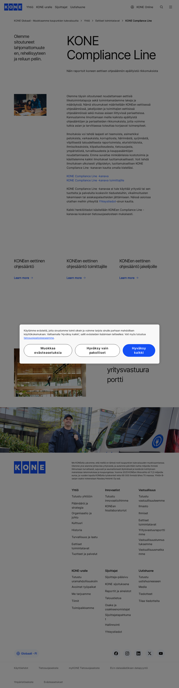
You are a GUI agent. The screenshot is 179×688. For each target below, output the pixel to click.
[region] (89, 344)
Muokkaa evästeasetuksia (48, 350)
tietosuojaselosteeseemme (39, 337)
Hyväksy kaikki (139, 350)
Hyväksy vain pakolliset (97, 350)
